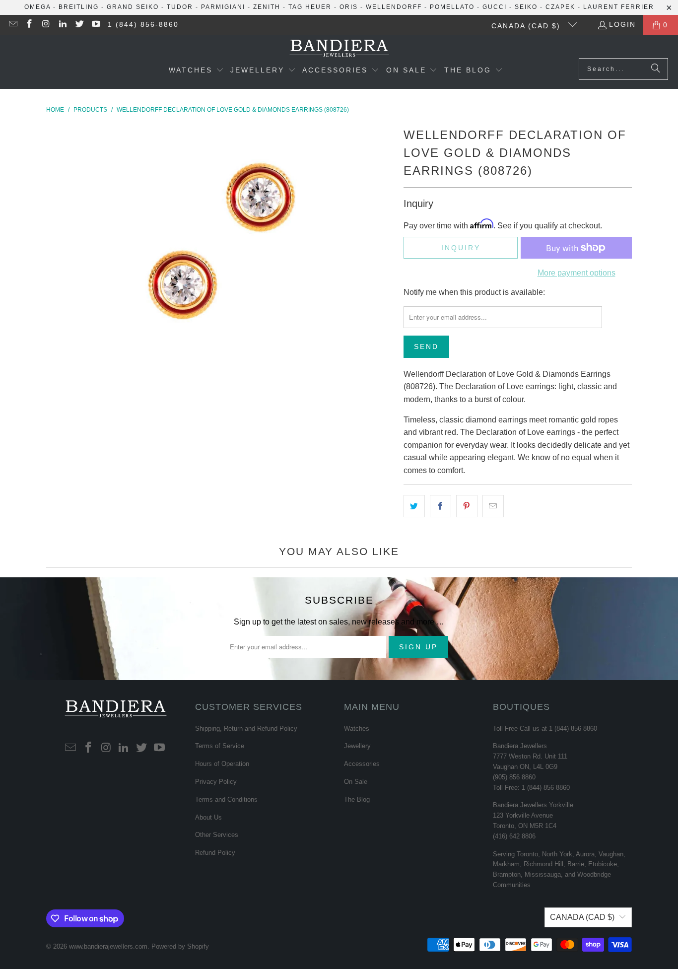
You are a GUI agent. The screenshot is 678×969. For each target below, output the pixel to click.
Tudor (180, 6)
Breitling (79, 6)
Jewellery (357, 746)
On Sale (355, 781)
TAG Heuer (310, 6)
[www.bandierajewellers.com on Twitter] (79, 25)
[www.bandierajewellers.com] (339, 49)
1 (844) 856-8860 (143, 24)
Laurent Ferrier (618, 6)
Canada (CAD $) (527, 26)
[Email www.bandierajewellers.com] (12, 25)
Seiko (526, 6)
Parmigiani (223, 6)
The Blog (357, 799)
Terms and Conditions (226, 799)
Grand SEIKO (133, 6)
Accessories (362, 763)
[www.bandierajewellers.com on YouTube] (96, 25)
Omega (37, 6)
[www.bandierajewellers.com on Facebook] (29, 25)
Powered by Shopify (180, 946)
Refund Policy (215, 852)
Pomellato (452, 6)
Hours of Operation (222, 763)
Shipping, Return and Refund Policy (246, 728)
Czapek (560, 6)
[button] (196, 71)
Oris (348, 6)
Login (622, 24)
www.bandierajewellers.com (108, 946)
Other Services (216, 834)
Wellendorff (394, 6)
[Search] (655, 69)
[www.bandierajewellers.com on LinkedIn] (63, 25)
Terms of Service (219, 746)
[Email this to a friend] (493, 506)
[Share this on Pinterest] (466, 506)
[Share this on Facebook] (440, 506)
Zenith (266, 6)
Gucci (494, 6)
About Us (208, 817)
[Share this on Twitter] (414, 506)
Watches (356, 728)
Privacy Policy (216, 781)
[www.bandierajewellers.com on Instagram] (46, 25)
